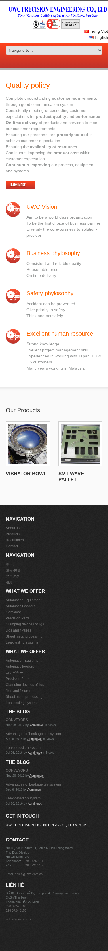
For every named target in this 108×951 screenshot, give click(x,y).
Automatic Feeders (20, 606)
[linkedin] (62, 62)
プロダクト (14, 576)
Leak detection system (23, 748)
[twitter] (50, 62)
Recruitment (15, 540)
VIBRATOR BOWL (26, 474)
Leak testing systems (22, 642)
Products (13, 534)
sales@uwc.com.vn (29, 874)
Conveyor (13, 612)
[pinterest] (58, 62)
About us (13, 528)
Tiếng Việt (98, 31)
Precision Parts (17, 618)
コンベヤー (14, 673)
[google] (46, 62)
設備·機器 (13, 570)
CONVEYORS (17, 720)
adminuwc (36, 725)
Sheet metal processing (24, 636)
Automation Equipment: (24, 600)
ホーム (11, 564)
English (101, 37)
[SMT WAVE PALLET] (80, 444)
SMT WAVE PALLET (71, 476)
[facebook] (54, 62)
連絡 (9, 582)
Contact (12, 546)
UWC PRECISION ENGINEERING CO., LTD (40, 825)
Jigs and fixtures (18, 630)
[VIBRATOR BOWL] (27, 444)
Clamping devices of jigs (25, 624)
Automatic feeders (20, 667)
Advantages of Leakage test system (33, 734)
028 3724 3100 (34, 861)
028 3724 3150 (34, 865)
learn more (18, 185)
